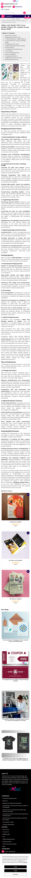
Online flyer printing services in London (15, 320)
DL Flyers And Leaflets (15, 560)
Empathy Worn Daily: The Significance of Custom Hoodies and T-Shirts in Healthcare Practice (15, 759)
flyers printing (16, 257)
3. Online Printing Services (12, 52)
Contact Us (6, 832)
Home (13, 19)
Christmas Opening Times (10, 798)
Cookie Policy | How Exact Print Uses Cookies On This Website (15, 806)
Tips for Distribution (10, 54)
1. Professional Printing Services (13, 49)
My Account (6, 829)
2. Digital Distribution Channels (13, 58)
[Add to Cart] (28, 494)
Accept (15, 866)
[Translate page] (2, 9)
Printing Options (9, 47)
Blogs (17, 19)
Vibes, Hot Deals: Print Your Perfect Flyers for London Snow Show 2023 (14, 21)
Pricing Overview (7, 841)
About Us (5, 801)
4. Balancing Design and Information (15, 46)
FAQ (4, 836)
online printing (5, 340)
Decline (15, 870)
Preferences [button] (25, 862)
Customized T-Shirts (8, 822)
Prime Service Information (9, 844)
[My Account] (25, 16)
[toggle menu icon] (3, 16)
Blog (4, 846)
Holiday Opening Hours (9, 839)
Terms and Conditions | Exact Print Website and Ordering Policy (15, 814)
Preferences (15, 874)
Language (6, 9)
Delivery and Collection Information (12, 803)
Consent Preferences (8, 824)
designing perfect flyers (20, 482)
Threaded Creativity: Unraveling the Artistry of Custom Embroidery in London (15, 719)
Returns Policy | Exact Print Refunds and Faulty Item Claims (15, 818)
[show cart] (28, 16)
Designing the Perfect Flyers (13, 37)
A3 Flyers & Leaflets (15, 522)
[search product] (24, 13)
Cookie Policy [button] (20, 860)
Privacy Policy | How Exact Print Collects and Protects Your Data (14, 810)
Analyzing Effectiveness (11, 59)
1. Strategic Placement (11, 56)
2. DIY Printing (8, 51)
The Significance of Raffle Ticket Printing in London (15, 680)
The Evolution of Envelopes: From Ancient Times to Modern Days (15, 640)
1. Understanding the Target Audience (15, 39)
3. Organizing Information (12, 44)
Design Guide (6, 834)
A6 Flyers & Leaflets (16, 599)
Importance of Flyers (11, 35)
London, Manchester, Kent (9, 852)
